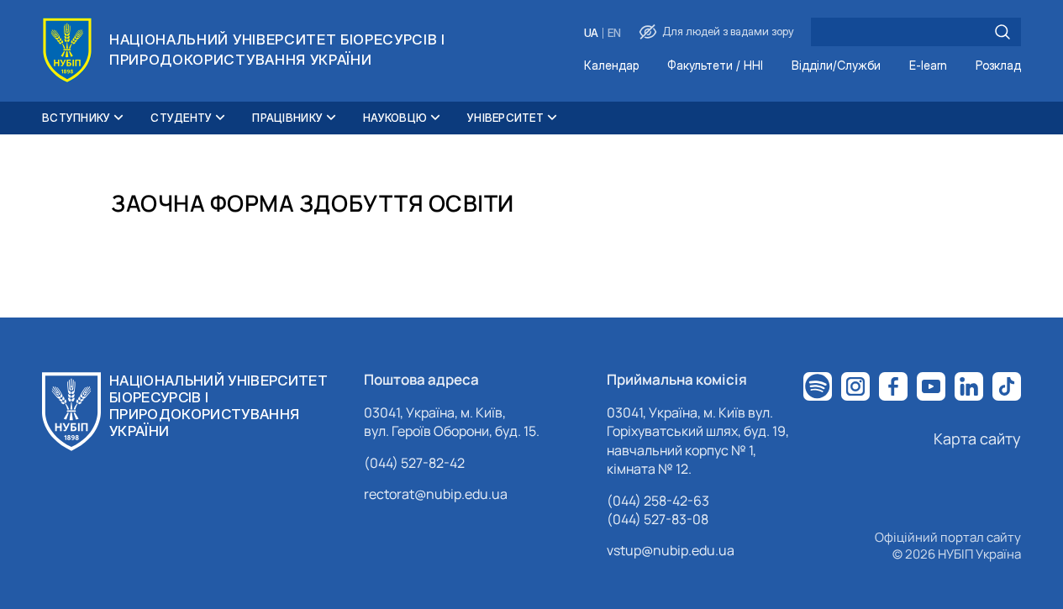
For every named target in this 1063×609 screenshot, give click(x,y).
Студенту (181, 117)
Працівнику (287, 117)
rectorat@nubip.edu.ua (436, 494)
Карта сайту (977, 438)
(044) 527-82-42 (414, 463)
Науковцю (395, 117)
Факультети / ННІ (715, 66)
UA (591, 33)
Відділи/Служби (836, 66)
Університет (505, 117)
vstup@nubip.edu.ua (670, 550)
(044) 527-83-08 (657, 519)
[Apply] (1002, 32)
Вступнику (76, 117)
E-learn (928, 66)
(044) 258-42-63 (658, 500)
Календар (611, 66)
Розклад (998, 66)
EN (614, 33)
